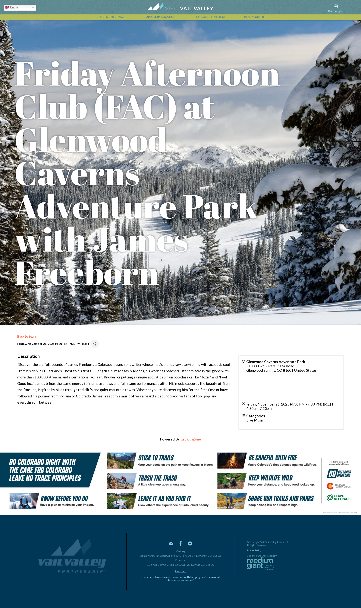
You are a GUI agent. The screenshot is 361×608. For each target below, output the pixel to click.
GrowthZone (190, 439)
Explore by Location (160, 16)
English (14, 7)
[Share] (94, 344)
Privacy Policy (254, 550)
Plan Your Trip (255, 16)
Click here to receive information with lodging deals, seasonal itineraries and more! (180, 578)
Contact (180, 570)
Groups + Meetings (110, 16)
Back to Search (27, 336)
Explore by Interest (211, 16)
